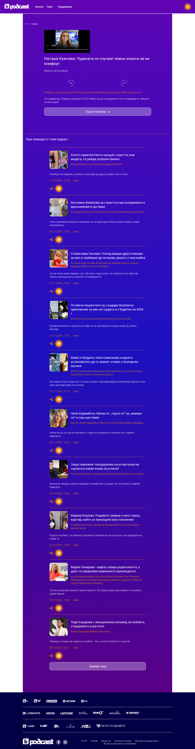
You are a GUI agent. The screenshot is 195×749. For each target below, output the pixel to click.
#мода (74, 164)
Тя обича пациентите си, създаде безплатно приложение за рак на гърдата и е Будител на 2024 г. (107, 309)
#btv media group (131, 92)
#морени (135, 576)
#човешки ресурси (54, 92)
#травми (76, 524)
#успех (75, 422)
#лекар (102, 318)
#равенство (122, 576)
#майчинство (103, 263)
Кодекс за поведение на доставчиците (120, 743)
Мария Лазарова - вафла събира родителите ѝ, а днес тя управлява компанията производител (105, 569)
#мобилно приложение (84, 318)
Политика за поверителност (147, 741)
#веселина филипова (132, 212)
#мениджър (104, 579)
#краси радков (129, 263)
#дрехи (108, 164)
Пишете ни (106, 741)
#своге (111, 576)
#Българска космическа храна (95, 374)
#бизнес (117, 164)
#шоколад (101, 576)
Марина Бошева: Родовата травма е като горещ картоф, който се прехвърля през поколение (105, 517)
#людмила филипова (104, 371)
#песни (75, 473)
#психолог (87, 524)
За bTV (84, 741)
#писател (88, 212)
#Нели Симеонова (81, 371)
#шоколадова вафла (82, 576)
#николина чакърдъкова (94, 473)
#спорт (70, 92)
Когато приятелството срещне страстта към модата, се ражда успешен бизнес (103, 157)
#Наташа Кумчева (85, 92)
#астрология (78, 528)
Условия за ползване (122, 741)
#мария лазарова (121, 579)
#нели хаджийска (89, 422)
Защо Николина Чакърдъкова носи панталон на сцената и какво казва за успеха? (105, 466)
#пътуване (77, 212)
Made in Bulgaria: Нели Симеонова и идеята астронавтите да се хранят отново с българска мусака (104, 362)
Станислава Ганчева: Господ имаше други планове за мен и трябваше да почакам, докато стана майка (108, 255)
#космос (122, 371)
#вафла (98, 583)
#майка (116, 263)
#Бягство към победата (95, 266)
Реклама (94, 741)
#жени (89, 583)
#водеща (76, 266)
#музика (113, 473)
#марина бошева (103, 524)
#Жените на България (108, 92)
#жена (129, 422)
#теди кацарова (80, 631)
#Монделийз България (84, 579)
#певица (94, 631)
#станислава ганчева (83, 263)
